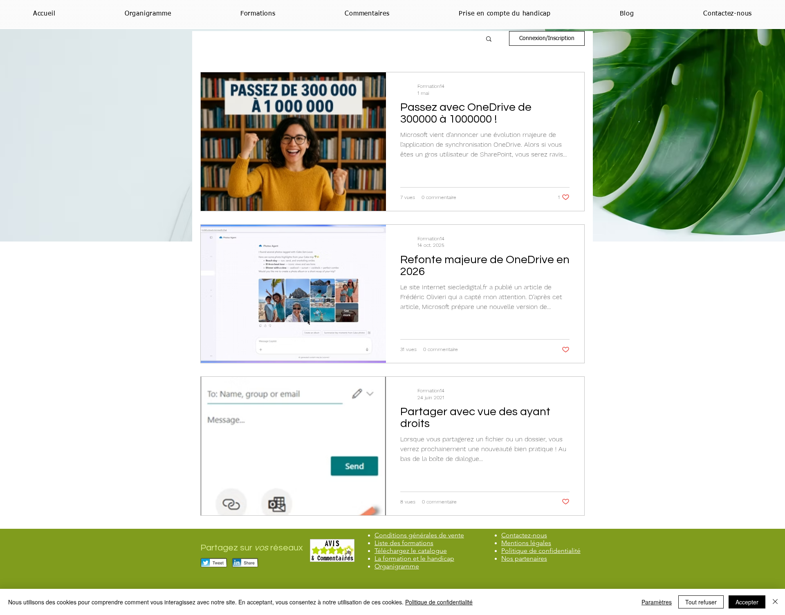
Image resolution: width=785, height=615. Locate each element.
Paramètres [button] (656, 602)
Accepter (747, 602)
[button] (489, 39)
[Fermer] (775, 601)
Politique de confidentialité (439, 602)
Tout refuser (701, 602)
